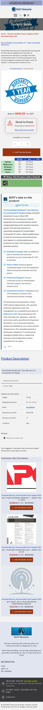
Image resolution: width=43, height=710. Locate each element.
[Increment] (27, 143)
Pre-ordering (6, 671)
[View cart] (28, 15)
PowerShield (30, 407)
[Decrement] (15, 143)
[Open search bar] (20, 15)
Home (3, 34)
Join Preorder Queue (23, 152)
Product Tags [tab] (7, 386)
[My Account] (25, 15)
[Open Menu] (15, 15)
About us (4, 669)
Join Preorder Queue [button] (23, 508)
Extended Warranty (9, 36)
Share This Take (23, 205)
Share (10, 346)
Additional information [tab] (11, 381)
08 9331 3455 (30, 681)
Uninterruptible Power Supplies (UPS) (22, 34)
